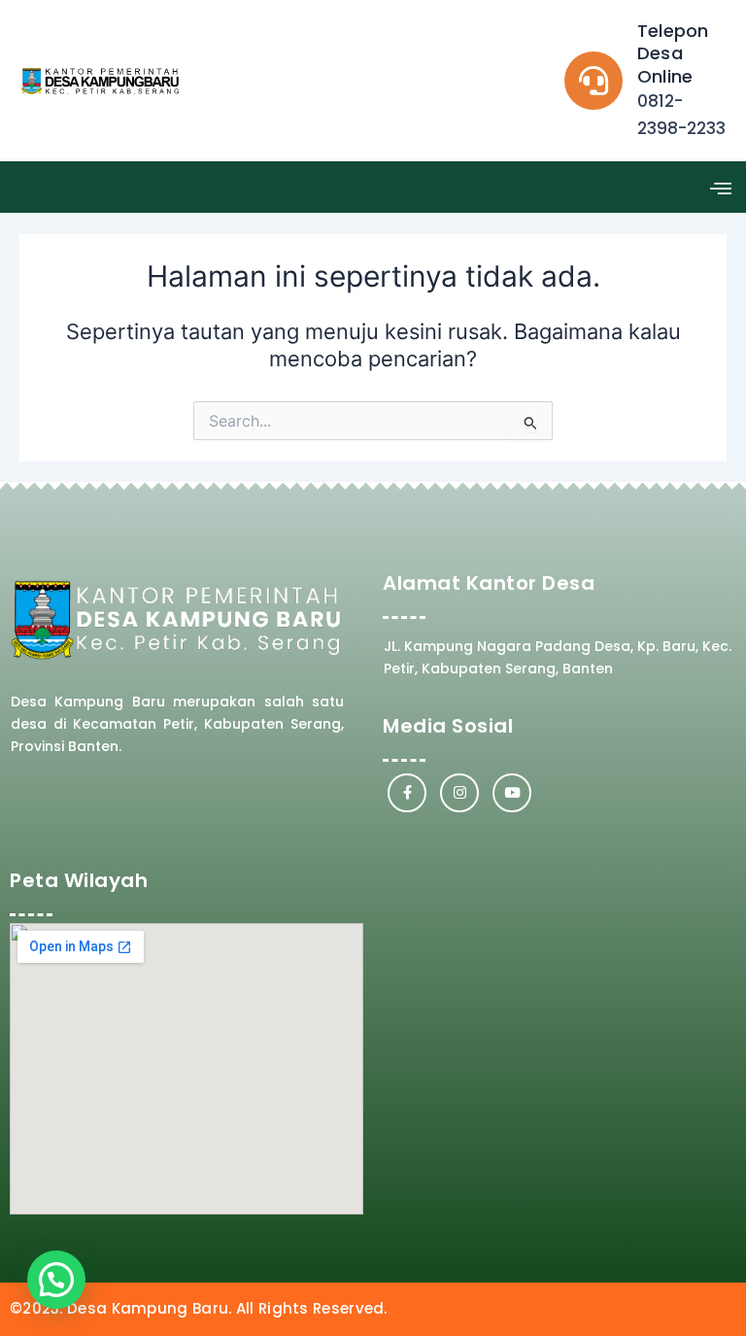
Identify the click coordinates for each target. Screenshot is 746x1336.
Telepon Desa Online (672, 53)
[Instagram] (459, 792)
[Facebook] (407, 792)
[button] (720, 187)
